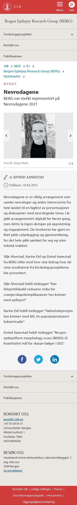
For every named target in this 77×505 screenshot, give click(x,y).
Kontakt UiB (20, 489)
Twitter (38, 359)
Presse (58, 489)
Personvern (54, 495)
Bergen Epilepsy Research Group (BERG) (39, 21)
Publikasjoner (13, 56)
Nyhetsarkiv (12, 76)
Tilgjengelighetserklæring (38, 502)
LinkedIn (54, 359)
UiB (6, 66)
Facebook (22, 359)
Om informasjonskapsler (28, 495)
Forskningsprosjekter (18, 34)
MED (17, 66)
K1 (28, 66)
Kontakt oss (11, 45)
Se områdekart (13, 470)
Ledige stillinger (41, 489)
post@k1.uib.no (13, 419)
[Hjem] (7, 7)
